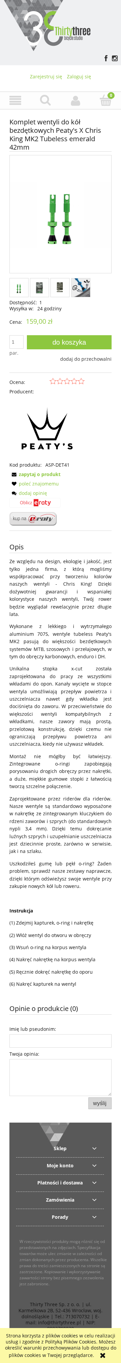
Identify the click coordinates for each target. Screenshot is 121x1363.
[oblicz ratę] (35, 505)
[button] (15, 100)
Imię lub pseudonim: (32, 1029)
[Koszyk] (106, 100)
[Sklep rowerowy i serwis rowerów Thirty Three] (46, 25)
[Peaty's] (47, 428)
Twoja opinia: (24, 1054)
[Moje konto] (76, 100)
